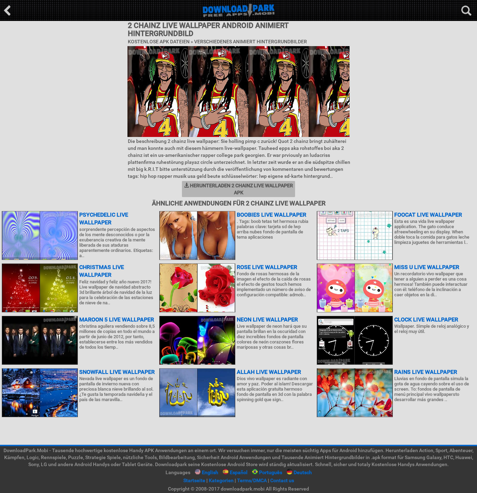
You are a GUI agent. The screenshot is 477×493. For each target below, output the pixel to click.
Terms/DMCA (252, 480)
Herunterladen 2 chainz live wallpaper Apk (241, 189)
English (210, 472)
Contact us (282, 480)
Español (239, 472)
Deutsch (303, 472)
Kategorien (221, 480)
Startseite (194, 480)
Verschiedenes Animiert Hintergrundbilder (250, 41)
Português (270, 472)
